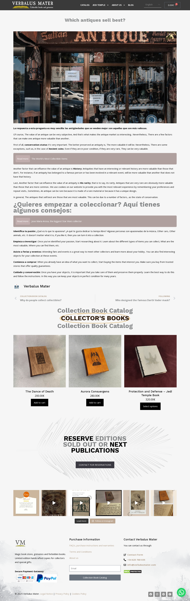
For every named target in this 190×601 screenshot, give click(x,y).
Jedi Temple (98, 5)
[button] (181, 592)
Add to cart (39, 402)
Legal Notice (46, 593)
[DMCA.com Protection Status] (133, 572)
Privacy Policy (62, 593)
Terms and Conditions (80, 551)
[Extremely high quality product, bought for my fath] (26, 503)
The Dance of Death (39, 391)
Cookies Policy (79, 593)
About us (117, 5)
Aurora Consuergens (95, 391)
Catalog (85, 5)
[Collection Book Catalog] (150, 594)
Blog (131, 5)
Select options (150, 406)
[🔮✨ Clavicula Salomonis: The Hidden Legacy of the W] (164, 503)
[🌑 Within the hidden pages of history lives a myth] (109, 503)
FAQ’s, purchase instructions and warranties (91, 545)
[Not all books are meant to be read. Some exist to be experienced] (54, 503)
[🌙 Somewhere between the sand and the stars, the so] (81, 503)
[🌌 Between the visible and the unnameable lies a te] (136, 503)
